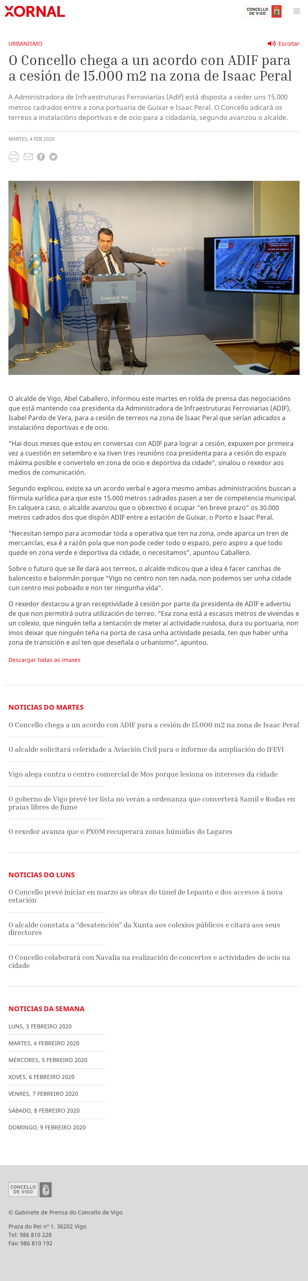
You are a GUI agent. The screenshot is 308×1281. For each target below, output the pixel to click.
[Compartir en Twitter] (53, 158)
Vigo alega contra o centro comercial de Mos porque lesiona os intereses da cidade (143, 774)
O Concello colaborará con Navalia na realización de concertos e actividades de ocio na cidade (149, 961)
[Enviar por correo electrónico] (28, 157)
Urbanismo (25, 43)
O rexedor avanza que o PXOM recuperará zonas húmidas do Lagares (120, 831)
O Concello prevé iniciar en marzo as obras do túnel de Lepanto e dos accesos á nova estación (145, 896)
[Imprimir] (13, 157)
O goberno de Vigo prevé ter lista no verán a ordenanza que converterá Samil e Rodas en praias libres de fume (151, 803)
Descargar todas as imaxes (44, 660)
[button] (297, 11)
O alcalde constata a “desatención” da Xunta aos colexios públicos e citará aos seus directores (144, 929)
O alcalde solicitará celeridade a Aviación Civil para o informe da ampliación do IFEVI (146, 749)
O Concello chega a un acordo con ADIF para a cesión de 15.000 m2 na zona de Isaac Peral (153, 724)
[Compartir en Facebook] (41, 158)
